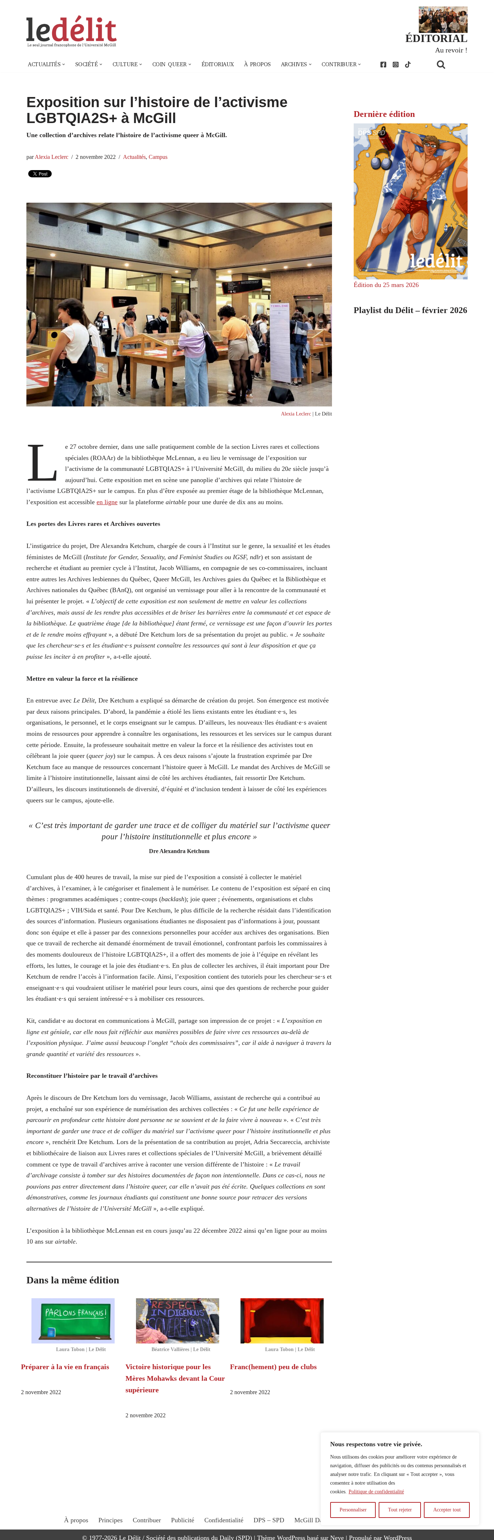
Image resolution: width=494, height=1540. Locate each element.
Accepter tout (447, 1509)
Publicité (182, 1520)
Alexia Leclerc (51, 157)
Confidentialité (223, 1520)
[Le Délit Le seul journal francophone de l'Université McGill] (71, 31)
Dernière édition (384, 114)
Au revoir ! (451, 50)
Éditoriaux (217, 64)
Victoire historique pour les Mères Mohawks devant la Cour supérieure (175, 1378)
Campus (158, 157)
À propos (257, 64)
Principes (110, 1520)
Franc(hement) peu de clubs (273, 1367)
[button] (63, 64)
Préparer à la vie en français (65, 1367)
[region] (400, 1479)
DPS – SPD (269, 1520)
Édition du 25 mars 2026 (386, 284)
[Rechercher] (450, 64)
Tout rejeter (400, 1509)
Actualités (134, 157)
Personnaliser (353, 1509)
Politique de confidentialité (376, 1491)
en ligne (107, 502)
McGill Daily (311, 1520)
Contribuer (147, 1520)
